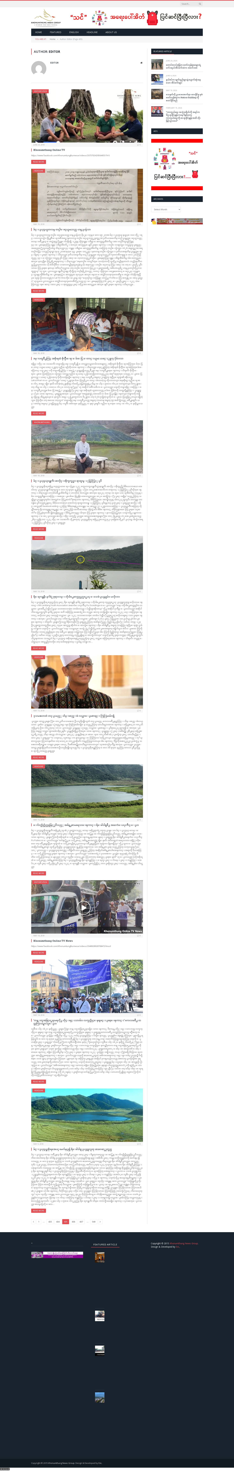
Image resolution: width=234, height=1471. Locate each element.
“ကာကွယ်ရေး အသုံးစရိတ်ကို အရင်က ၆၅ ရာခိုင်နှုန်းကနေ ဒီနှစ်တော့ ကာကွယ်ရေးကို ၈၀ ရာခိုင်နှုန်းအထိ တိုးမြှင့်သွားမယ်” (183, 116)
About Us (111, 32)
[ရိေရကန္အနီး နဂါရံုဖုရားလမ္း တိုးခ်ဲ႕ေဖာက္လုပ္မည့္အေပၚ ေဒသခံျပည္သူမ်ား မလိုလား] (87, 562)
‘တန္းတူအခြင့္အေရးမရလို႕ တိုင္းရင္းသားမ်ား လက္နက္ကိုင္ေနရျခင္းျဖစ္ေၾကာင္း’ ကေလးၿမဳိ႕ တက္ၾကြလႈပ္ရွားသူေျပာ (87, 1022)
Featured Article (162, 51)
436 (73, 1221)
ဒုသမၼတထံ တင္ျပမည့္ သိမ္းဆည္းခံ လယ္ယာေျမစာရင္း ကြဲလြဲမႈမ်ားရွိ (73, 715)
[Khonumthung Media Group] (46, 18)
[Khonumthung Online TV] (87, 116)
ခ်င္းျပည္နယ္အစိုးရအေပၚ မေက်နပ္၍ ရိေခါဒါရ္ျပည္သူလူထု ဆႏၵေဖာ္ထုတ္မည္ (72, 1149)
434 (58, 1221)
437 (81, 1221)
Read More (38, 161)
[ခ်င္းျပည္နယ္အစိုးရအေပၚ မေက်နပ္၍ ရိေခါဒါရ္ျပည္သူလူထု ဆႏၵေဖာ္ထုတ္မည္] (87, 1115)
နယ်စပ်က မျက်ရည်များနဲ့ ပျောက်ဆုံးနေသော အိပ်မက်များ (183, 81)
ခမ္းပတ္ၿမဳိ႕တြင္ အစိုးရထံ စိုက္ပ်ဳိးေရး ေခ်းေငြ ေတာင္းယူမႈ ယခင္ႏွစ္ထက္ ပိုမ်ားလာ (78, 358)
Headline (92, 32)
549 (93, 1221)
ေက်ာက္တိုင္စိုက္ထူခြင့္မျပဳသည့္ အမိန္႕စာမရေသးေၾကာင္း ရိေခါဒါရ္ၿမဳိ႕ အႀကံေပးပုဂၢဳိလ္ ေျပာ (86, 824)
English (74, 32)
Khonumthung (42, 422)
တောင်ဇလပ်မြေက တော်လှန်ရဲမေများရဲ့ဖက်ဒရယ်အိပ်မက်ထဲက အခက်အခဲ (183, 66)
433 (50, 1221)
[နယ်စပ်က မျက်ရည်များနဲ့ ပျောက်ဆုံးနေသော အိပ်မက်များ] (157, 79)
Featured (55, 32)
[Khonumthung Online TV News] (87, 907)
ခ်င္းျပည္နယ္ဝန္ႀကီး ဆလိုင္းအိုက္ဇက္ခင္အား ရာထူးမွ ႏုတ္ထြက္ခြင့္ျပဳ (67, 480)
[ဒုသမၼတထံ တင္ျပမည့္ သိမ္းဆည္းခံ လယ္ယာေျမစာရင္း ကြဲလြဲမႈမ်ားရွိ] (87, 682)
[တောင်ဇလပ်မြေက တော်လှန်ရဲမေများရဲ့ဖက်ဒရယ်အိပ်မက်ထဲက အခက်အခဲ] (157, 64)
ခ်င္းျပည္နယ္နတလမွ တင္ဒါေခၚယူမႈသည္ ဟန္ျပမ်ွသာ (62, 229)
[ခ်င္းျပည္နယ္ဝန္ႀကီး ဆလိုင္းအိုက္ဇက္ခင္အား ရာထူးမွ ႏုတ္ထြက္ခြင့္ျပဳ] (87, 447)
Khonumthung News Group (184, 1243)
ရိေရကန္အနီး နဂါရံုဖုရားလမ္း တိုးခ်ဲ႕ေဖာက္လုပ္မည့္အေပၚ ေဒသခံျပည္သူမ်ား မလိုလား (76, 596)
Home (38, 32)
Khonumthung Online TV (49, 149)
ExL (178, 1246)
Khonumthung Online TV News (53, 940)
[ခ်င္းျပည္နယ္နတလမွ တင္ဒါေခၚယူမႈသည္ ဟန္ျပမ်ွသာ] (87, 195)
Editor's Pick (40, 91)
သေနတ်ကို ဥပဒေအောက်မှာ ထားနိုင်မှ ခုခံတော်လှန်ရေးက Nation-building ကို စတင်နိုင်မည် (184, 97)
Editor (54, 62)
